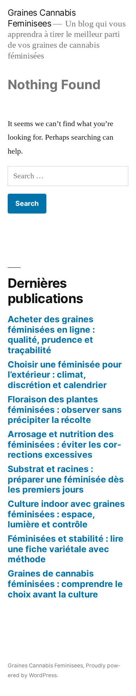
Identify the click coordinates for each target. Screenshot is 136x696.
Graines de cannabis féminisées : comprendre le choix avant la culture (65, 583)
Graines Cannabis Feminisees (42, 18)
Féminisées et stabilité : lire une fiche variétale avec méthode (65, 548)
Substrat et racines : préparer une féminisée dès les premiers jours (66, 479)
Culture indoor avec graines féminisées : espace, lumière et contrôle (66, 513)
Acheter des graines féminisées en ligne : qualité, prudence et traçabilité (51, 334)
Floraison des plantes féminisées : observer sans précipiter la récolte (65, 409)
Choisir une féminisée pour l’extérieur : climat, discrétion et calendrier (65, 374)
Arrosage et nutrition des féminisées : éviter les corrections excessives (64, 444)
